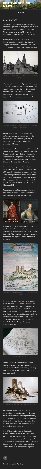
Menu (22, 12)
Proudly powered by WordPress (13, 464)
